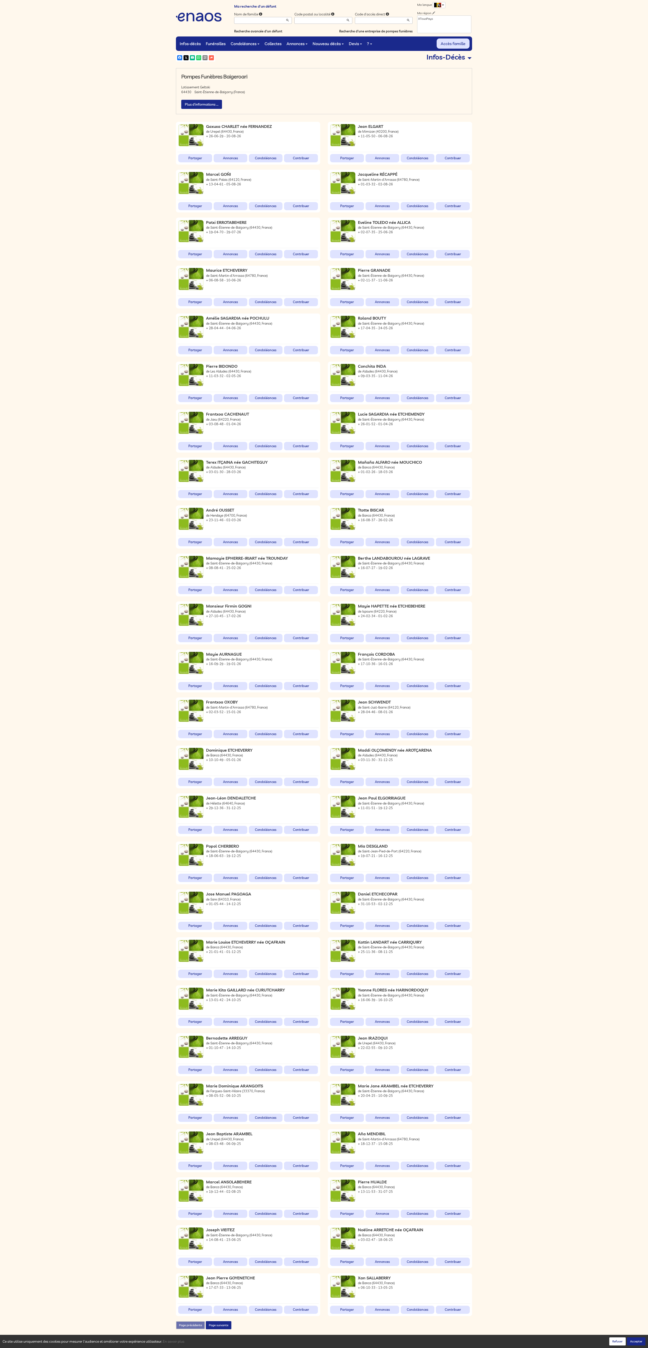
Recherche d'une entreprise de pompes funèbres (376, 31)
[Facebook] (179, 57)
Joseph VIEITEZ (220, 1229)
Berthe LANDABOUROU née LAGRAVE (394, 558)
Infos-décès (190, 43)
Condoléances (243, 43)
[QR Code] (205, 57)
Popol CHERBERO (222, 846)
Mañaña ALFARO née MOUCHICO (390, 462)
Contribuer (301, 158)
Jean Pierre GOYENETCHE (230, 1277)
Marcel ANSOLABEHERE (229, 1181)
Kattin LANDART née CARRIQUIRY (390, 942)
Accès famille (453, 43)
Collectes (273, 43)
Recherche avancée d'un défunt (258, 31)
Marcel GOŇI (218, 174)
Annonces (296, 43)
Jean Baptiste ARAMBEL (229, 1133)
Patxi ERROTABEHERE (226, 222)
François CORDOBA (376, 654)
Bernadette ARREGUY (226, 1038)
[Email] (192, 57)
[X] (186, 57)
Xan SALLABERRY (374, 1277)
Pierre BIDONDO (221, 366)
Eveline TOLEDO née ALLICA (384, 222)
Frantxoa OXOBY (222, 702)
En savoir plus (173, 1341)
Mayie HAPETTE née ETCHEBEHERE (391, 606)
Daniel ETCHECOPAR (377, 893)
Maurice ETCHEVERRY (226, 270)
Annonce (382, 1214)
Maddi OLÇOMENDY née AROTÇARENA (395, 750)
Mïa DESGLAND (373, 846)
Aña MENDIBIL (372, 1133)
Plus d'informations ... (201, 104)
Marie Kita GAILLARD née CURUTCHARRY (245, 989)
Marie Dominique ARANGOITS (234, 1085)
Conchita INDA (372, 366)
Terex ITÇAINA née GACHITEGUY (237, 462)
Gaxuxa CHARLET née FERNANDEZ (239, 126)
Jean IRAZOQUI (373, 1038)
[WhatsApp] (198, 57)
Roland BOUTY (372, 318)
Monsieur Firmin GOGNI (228, 606)
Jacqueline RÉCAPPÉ (377, 174)
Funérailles (216, 43)
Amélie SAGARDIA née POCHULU (237, 318)
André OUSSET (220, 510)
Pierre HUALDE (372, 1181)
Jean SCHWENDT (374, 702)
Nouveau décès (327, 43)
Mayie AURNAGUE (224, 654)
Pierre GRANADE (374, 270)
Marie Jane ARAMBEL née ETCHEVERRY (395, 1085)
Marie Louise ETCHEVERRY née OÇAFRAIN (245, 942)
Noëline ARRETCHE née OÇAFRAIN (390, 1229)
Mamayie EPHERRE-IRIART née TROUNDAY (247, 558)
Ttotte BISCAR (371, 510)
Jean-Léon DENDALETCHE (231, 797)
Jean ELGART (370, 126)
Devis (354, 43)
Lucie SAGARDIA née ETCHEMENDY (391, 414)
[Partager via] (211, 57)
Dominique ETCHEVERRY (229, 750)
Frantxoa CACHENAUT (227, 414)
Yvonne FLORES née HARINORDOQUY (393, 989)
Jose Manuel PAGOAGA (228, 893)
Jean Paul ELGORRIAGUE (382, 797)
